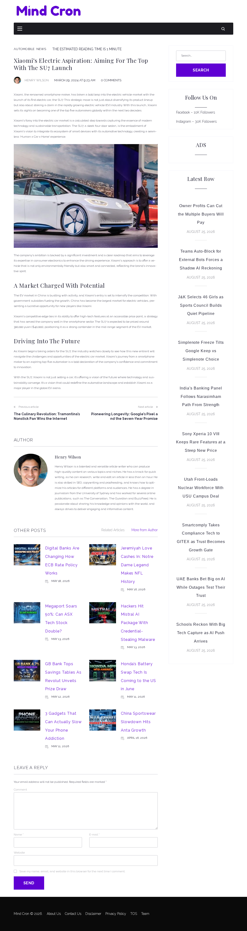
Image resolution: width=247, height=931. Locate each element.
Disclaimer (93, 914)
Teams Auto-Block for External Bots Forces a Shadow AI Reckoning (201, 259)
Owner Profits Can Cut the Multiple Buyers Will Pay (201, 214)
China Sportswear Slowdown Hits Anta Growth (138, 721)
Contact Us (73, 914)
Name (19, 834)
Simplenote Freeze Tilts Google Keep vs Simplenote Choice (201, 350)
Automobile (24, 49)
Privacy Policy (115, 914)
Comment (20, 789)
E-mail (94, 834)
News (41, 49)
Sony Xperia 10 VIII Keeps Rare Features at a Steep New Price (201, 442)
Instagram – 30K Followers (196, 121)
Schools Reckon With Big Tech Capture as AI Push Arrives (200, 632)
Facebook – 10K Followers (195, 112)
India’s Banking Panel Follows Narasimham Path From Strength (201, 396)
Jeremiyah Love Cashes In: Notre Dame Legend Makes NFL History (137, 565)
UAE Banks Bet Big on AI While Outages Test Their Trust (201, 587)
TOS (133, 914)
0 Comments (111, 80)
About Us (54, 914)
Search (201, 70)
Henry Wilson (37, 80)
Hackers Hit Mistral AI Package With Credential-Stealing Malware (138, 623)
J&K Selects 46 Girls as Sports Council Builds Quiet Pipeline (201, 305)
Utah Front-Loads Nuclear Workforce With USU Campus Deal (201, 487)
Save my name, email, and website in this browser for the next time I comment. (72, 871)
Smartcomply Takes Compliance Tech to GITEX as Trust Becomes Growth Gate (201, 537)
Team (145, 914)
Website (19, 852)
